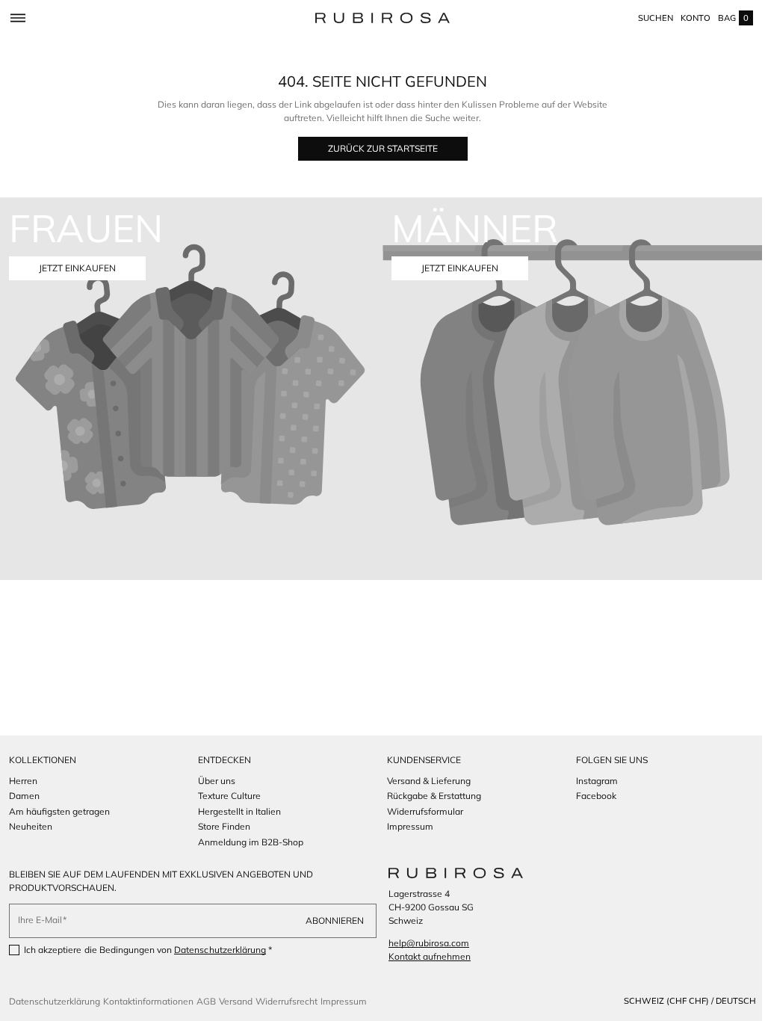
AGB (206, 1001)
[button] (17, 18)
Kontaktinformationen (148, 1001)
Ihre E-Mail (40, 919)
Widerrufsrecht (286, 1001)
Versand (236, 1001)
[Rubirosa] (450, 873)
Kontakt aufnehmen (424, 956)
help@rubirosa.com (423, 942)
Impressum (343, 1001)
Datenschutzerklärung (220, 949)
